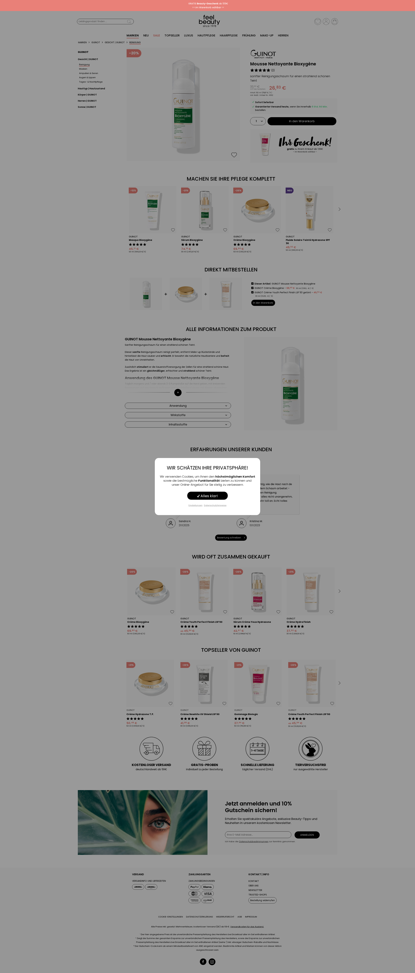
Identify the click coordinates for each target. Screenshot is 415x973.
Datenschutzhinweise (215, 505)
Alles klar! (209, 495)
